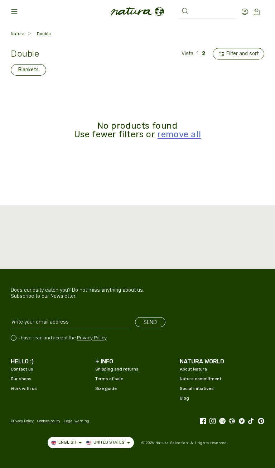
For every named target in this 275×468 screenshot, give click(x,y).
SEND (150, 322)
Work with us (24, 388)
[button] (14, 11)
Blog (184, 398)
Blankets (28, 70)
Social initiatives (197, 388)
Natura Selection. (172, 443)
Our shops (21, 378)
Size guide (106, 388)
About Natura (193, 369)
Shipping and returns (117, 369)
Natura (18, 33)
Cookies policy (48, 421)
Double (44, 33)
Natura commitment (200, 378)
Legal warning (76, 421)
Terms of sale (109, 378)
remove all (179, 134)
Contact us (22, 369)
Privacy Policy (92, 337)
